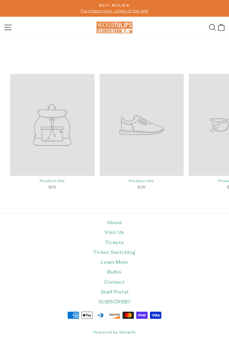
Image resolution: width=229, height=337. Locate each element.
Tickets (114, 242)
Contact (114, 282)
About (114, 222)
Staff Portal (115, 292)
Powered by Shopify (114, 332)
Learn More (114, 262)
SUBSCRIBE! (114, 302)
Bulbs (114, 272)
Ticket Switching (114, 252)
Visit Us (115, 232)
